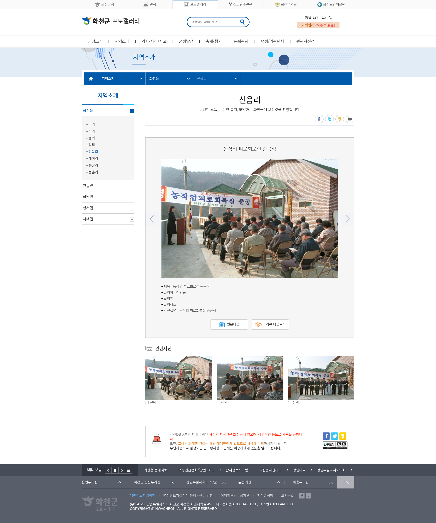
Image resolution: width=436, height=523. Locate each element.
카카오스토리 (339, 119)
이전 (152, 218)
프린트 (350, 119)
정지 (115, 470)
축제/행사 (214, 41)
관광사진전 (305, 41)
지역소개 (122, 41)
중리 (92, 138)
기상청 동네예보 (155, 470)
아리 (92, 124)
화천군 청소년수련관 (110, 21)
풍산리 (93, 165)
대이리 (93, 158)
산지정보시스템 (237, 470)
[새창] (326, 439)
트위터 (329, 119)
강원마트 (299, 470)
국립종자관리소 (270, 470)
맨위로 (345, 482)
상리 (92, 145)
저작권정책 (265, 496)
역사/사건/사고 (153, 41)
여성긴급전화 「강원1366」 (196, 470)
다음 (347, 218)
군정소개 (95, 41)
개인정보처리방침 (142, 496)
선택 (153, 403)
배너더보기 (128, 470)
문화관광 (241, 41)
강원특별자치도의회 (331, 470)
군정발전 (186, 41)
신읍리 (93, 152)
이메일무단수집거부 (235, 496)
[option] (249, 218)
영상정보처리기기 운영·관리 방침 (188, 496)
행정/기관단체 (272, 41)
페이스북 (319, 119)
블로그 (308, 495)
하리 (92, 131)
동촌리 (93, 172)
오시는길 (287, 496)
